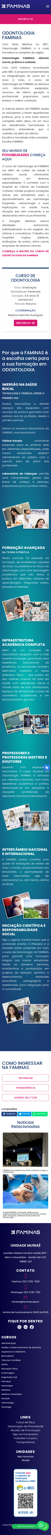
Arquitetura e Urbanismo (13, 1351)
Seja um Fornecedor (25, 1434)
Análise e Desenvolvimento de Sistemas (21, 1347)
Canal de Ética (25, 1422)
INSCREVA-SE (25, 323)
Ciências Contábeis (11, 1360)
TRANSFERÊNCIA (25, 1088)
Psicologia (6, 1407)
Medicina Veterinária (11, 1394)
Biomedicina (7, 1356)
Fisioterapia (7, 1385)
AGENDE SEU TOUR (25, 1097)
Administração (8, 1343)
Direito (4, 1364)
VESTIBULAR (25, 1078)
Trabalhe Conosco (25, 1438)
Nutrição (5, 1398)
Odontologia (7, 1402)
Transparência (25, 1442)
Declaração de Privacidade (25, 1426)
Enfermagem (8, 1373)
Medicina (5, 1390)
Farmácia (6, 1381)
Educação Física (9, 1368)
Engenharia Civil (9, 1377)
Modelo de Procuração (25, 1430)
